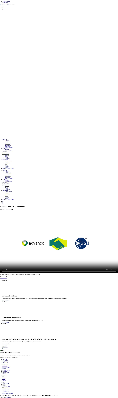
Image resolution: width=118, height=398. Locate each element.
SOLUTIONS (5, 148)
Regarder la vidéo (5, 300)
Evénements (7, 158)
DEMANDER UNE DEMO (8, 168)
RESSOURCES (5, 154)
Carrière (6, 167)
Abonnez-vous (14, 357)
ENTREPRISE (5, 159)
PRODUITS (4, 139)
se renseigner (4, 2)
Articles (6, 156)
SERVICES (4, 151)
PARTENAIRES (5, 152)
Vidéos (6, 157)
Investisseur (7, 162)
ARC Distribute (8, 143)
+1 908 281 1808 (5, 388)
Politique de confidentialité (7, 393)
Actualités (7, 155)
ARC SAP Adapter (8, 147)
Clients (6, 165)
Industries (7, 149)
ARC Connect (8, 145)
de (2, 7)
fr (2, 9)
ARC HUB (7, 140)
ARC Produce (7, 141)
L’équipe (6, 161)
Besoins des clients (8, 150)
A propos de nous (8, 160)
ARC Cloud (7, 146)
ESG (6, 164)
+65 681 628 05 (5, 391)
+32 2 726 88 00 (5, 383)
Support (4, 1)
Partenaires (4, 371)
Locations (7, 166)
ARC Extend (7, 144)
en (2, 6)
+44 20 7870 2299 (6, 386)
